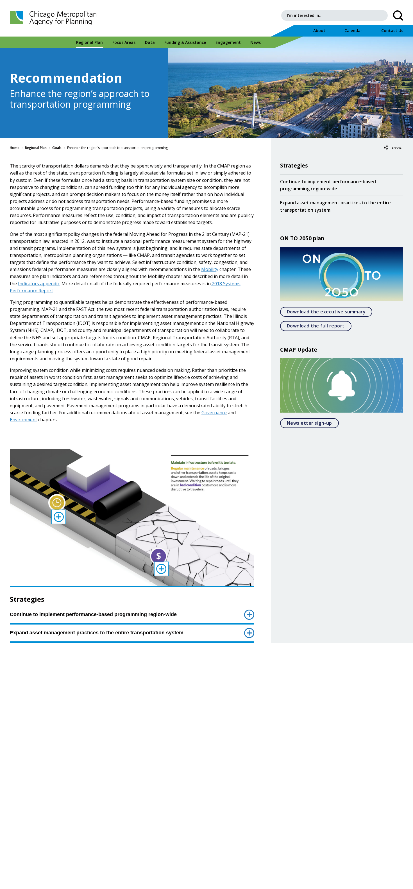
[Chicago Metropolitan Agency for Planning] (55, 18)
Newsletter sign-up (313, 423)
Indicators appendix (39, 284)
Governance (214, 413)
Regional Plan (36, 147)
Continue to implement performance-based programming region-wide (93, 614)
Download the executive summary (329, 311)
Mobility (209, 269)
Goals (57, 147)
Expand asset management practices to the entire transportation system (96, 632)
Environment (23, 420)
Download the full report (319, 325)
